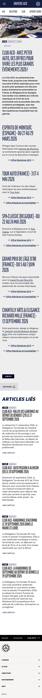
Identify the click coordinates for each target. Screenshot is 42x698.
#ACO (3, 686)
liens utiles (6, 673)
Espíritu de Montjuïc (29, 148)
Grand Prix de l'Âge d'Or (21, 280)
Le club (4, 667)
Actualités (17, 638)
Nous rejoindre (8, 680)
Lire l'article (8, 453)
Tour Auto (14, 192)
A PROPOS (5, 660)
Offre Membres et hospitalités (21, 202)
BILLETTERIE (13, 11)
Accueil (5, 638)
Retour (7, 46)
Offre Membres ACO (21, 160)
